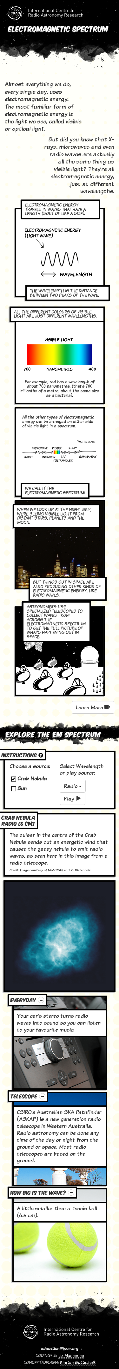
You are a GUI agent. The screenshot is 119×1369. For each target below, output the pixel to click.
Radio (71, 786)
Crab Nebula (32, 778)
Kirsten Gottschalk (78, 1362)
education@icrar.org (59, 1348)
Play (70, 798)
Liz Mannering (71, 1355)
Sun (22, 788)
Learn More (90, 707)
